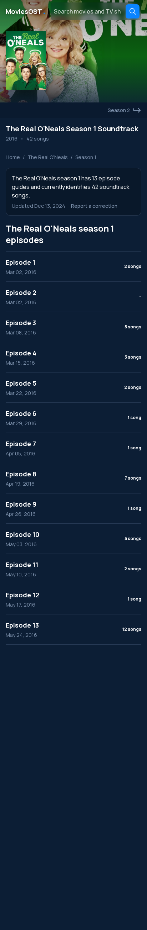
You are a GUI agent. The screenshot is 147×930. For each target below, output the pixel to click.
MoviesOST (26, 11)
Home (13, 157)
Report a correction (94, 205)
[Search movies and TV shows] (133, 11)
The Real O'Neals (47, 157)
